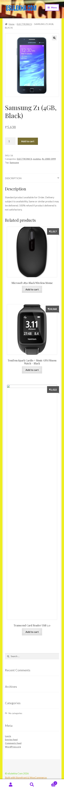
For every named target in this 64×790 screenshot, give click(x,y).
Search (32, 784)
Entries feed (11, 739)
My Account (10, 784)
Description (13, 178)
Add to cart (27, 141)
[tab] (32, 178)
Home (11, 24)
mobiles (37, 159)
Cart (49, 782)
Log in (8, 736)
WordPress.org (13, 746)
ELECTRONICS (24, 24)
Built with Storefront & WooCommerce (26, 777)
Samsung (14, 162)
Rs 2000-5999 (49, 159)
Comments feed (13, 743)
